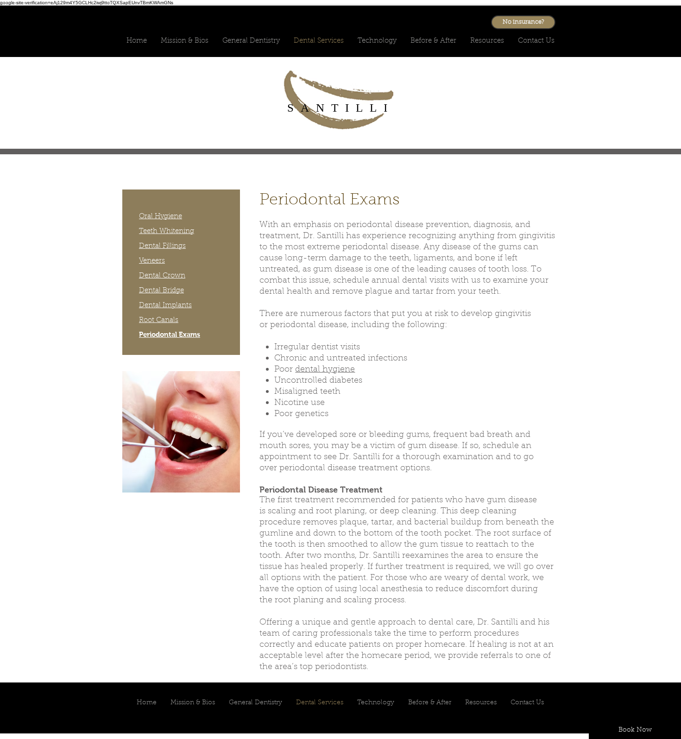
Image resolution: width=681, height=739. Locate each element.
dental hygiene (325, 370)
